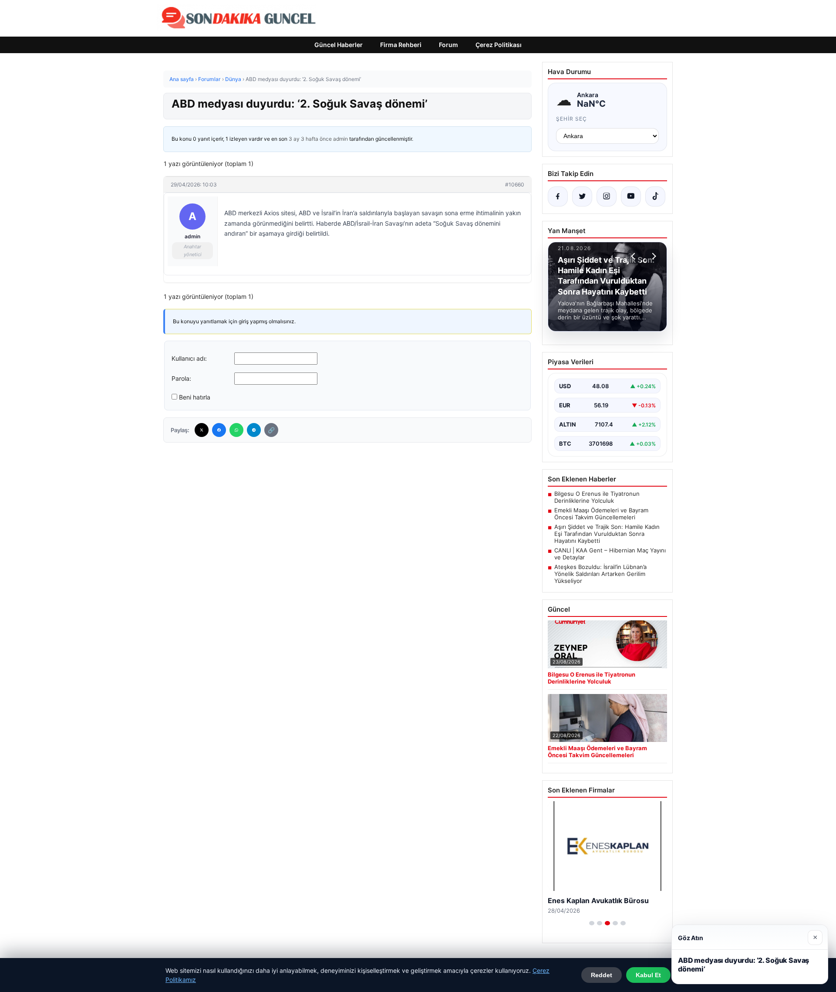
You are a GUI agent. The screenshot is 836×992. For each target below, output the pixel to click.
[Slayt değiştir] (591, 923)
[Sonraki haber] (652, 256)
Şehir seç (571, 118)
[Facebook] (219, 430)
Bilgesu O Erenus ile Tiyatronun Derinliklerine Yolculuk (597, 497)
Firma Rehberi (400, 44)
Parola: (181, 378)
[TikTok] (655, 196)
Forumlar (209, 79)
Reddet (601, 975)
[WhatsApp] (236, 430)
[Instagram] (607, 196)
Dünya (233, 79)
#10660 (514, 184)
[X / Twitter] (582, 196)
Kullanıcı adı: (189, 358)
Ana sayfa (181, 79)
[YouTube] (631, 196)
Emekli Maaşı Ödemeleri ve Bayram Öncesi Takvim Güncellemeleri (601, 514)
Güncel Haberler (338, 44)
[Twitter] (202, 430)
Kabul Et (648, 975)
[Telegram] (254, 430)
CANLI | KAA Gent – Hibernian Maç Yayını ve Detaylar (610, 554)
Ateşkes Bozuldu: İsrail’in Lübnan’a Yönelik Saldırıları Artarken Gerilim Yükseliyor (600, 573)
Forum (448, 44)
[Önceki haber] (634, 256)
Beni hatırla (194, 397)
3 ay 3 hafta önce (310, 138)
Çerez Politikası (498, 44)
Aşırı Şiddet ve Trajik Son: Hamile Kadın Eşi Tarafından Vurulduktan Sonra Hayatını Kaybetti (607, 533)
